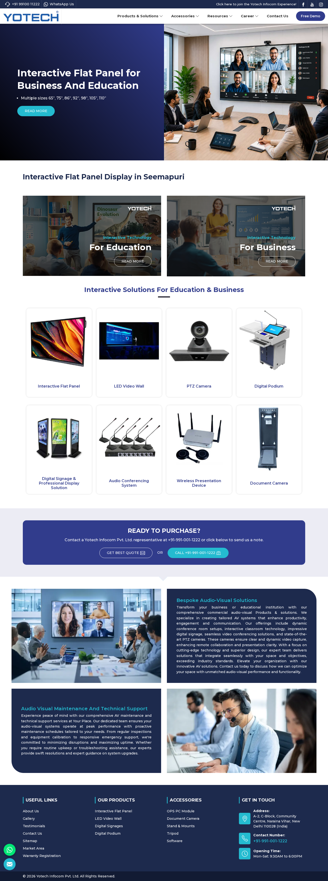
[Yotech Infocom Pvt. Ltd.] (31, 16)
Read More (214, 111)
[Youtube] (312, 4)
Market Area (33, 848)
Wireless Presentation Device (199, 483)
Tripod (172, 833)
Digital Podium (269, 386)
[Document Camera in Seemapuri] (269, 438)
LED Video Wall (129, 386)
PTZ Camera (199, 386)
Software (174, 841)
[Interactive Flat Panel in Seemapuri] (59, 341)
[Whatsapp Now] (10, 850)
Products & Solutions (137, 16)
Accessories (183, 16)
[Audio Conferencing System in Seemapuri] (129, 438)
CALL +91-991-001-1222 (195, 553)
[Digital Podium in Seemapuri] (269, 341)
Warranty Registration (42, 856)
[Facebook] (303, 4)
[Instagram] (321, 4)
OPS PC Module (180, 811)
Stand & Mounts (181, 826)
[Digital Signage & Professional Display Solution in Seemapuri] (59, 438)
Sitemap (30, 841)
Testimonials (34, 826)
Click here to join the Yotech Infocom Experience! (256, 4)
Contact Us (277, 16)
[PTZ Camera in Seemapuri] (199, 341)
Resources (217, 16)
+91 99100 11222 (26, 4)
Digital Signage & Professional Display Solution (59, 483)
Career (247, 16)
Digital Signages (109, 826)
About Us (31, 811)
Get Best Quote (123, 553)
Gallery (29, 818)
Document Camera (269, 483)
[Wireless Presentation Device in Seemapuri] (199, 438)
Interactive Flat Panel (59, 386)
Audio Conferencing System (129, 483)
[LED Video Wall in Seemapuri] (129, 341)
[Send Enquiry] (10, 864)
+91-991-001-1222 (270, 841)
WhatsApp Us (62, 4)
